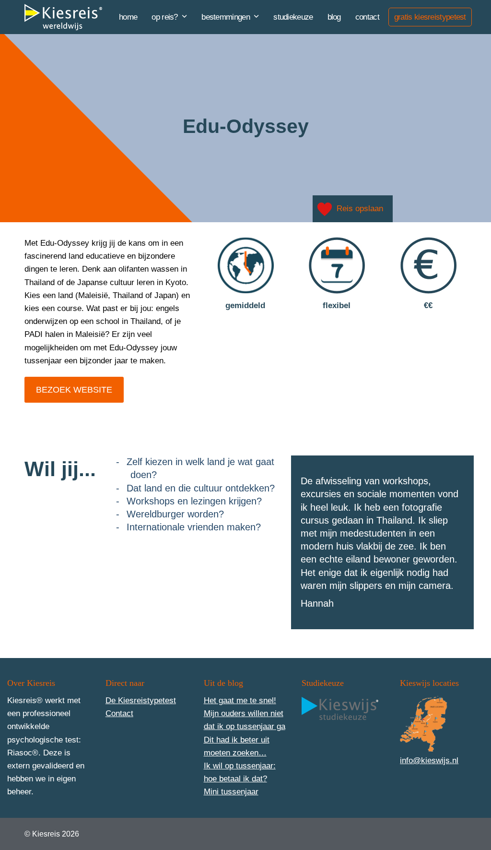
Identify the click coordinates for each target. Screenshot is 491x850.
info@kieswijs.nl (429, 760)
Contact (119, 713)
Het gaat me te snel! (240, 700)
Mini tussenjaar (231, 791)
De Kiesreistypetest (140, 700)
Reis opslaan (360, 208)
